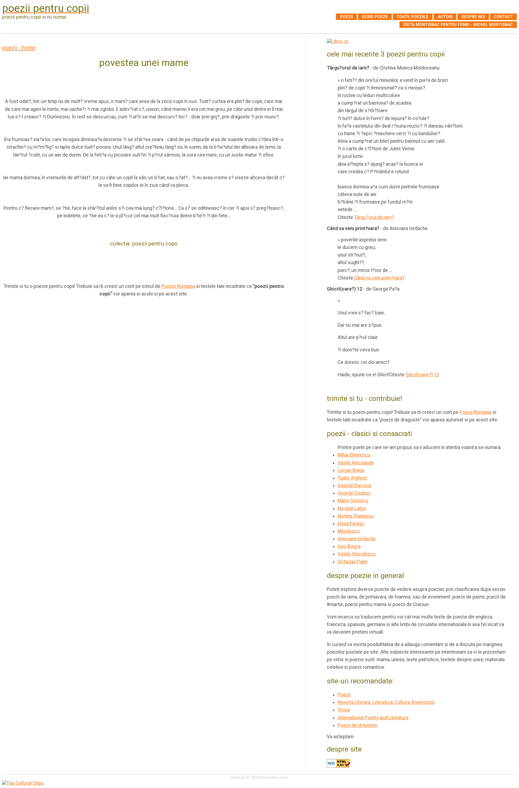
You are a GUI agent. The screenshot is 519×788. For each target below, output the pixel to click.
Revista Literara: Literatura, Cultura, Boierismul (386, 702)
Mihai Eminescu (354, 455)
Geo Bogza (349, 546)
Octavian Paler (353, 561)
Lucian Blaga (351, 470)
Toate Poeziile (412, 16)
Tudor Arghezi (352, 478)
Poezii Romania (475, 412)
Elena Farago (351, 523)
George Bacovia (354, 485)
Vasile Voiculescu (357, 554)
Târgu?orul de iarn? (374, 217)
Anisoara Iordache (357, 538)
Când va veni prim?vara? (379, 278)
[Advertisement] (143, 264)
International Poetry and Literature (373, 717)
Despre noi (473, 16)
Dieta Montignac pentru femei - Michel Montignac (458, 24)
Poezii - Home (18, 47)
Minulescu (349, 531)
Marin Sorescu (353, 500)
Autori (445, 16)
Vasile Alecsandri (356, 463)
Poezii (346, 16)
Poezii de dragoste (357, 725)
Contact (503, 16)
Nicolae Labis (352, 508)
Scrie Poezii (375, 16)
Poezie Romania (178, 286)
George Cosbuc (354, 493)
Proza (344, 710)
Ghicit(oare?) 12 (422, 374)
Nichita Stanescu (356, 516)
